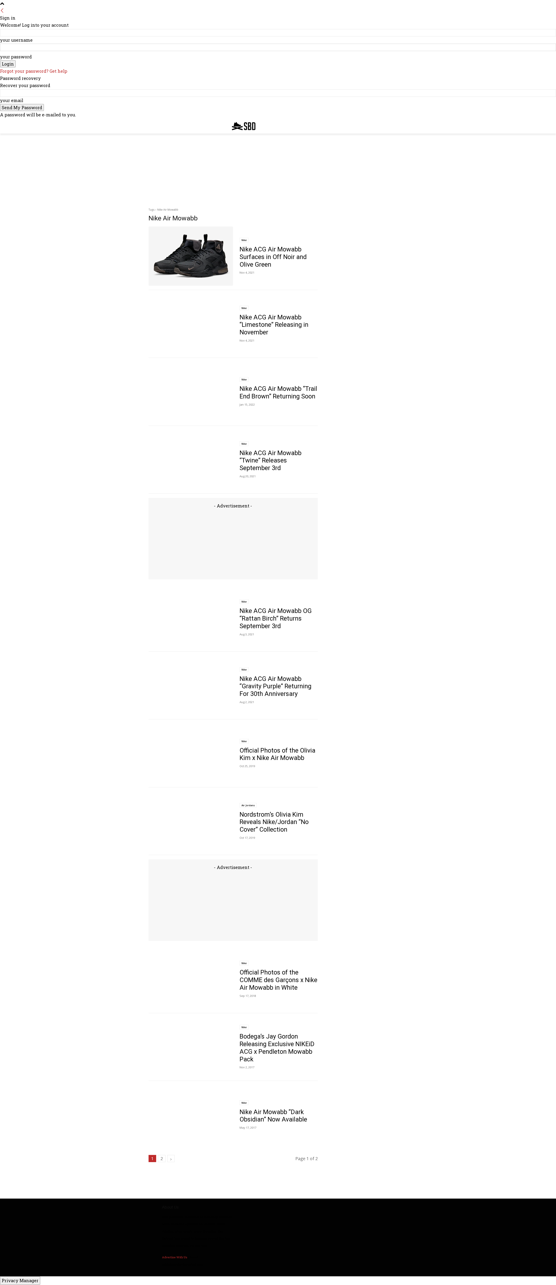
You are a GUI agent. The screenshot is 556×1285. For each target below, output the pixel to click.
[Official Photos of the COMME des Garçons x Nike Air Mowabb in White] (191, 979)
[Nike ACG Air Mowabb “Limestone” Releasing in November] (191, 324)
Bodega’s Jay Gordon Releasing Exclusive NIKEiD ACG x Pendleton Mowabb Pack (277, 1048)
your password (16, 56)
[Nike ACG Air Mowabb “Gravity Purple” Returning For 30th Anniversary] (191, 685)
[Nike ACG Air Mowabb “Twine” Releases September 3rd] (191, 459)
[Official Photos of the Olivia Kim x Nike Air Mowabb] (191, 753)
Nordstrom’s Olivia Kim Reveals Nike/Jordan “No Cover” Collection (274, 822)
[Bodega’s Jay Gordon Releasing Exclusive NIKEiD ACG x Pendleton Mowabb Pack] (191, 1047)
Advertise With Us (174, 1257)
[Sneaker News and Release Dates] (240, 126)
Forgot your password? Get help (33, 71)
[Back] (2, 10)
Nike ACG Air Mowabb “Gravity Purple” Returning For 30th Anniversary (275, 686)
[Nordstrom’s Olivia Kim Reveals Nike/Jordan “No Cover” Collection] (191, 821)
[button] (402, 125)
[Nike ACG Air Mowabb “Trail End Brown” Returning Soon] (191, 391)
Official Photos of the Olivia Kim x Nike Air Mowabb (277, 754)
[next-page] (171, 1158)
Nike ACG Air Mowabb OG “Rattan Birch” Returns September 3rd (276, 618)
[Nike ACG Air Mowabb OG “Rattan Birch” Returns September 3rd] (191, 617)
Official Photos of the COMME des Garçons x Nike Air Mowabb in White (278, 980)
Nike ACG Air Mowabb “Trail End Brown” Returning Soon (278, 392)
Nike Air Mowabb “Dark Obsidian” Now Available (273, 1115)
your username (16, 40)
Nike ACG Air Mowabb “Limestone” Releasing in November (274, 325)
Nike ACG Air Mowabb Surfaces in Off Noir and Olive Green (273, 257)
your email (11, 100)
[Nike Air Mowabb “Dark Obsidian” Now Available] (191, 1115)
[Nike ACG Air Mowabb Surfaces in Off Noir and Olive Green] (191, 256)
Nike (244, 240)
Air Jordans (248, 805)
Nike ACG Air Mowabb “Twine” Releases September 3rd (270, 460)
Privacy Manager (20, 1280)
